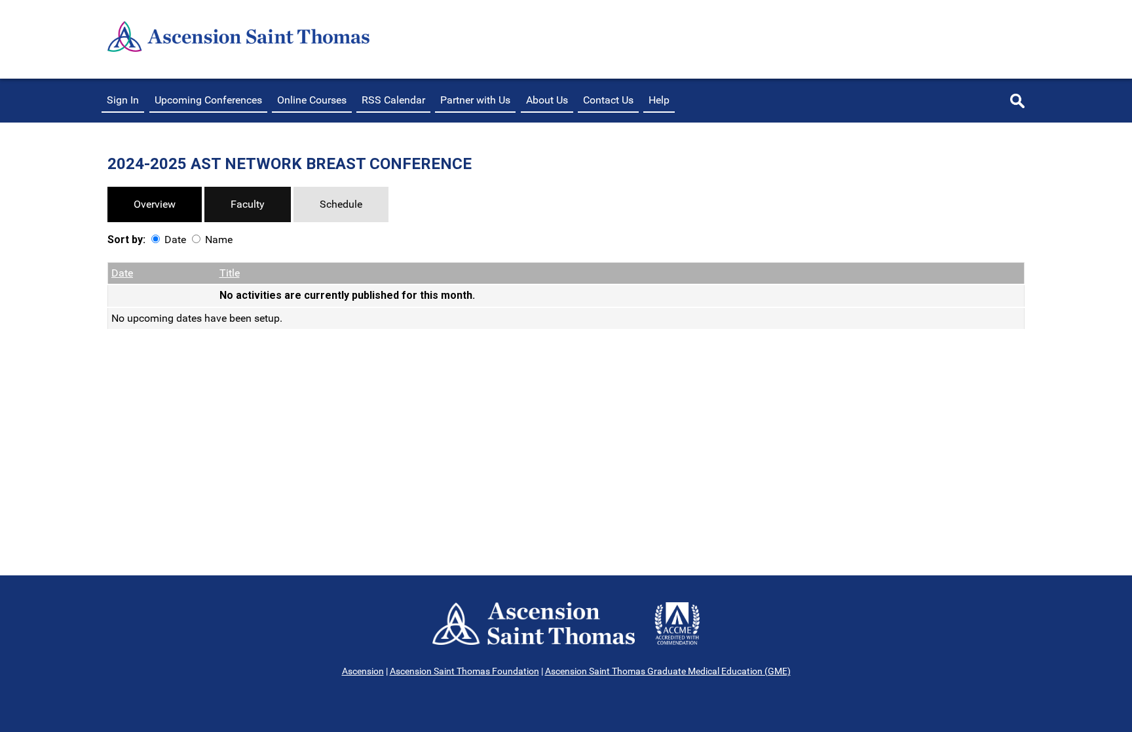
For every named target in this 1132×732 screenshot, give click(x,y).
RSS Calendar (393, 100)
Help (659, 100)
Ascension (363, 671)
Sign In (123, 100)
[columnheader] (149, 273)
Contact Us (608, 100)
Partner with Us (475, 100)
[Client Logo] (238, 48)
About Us (547, 100)
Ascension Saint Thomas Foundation (464, 671)
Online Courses (312, 100)
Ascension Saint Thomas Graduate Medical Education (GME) (668, 671)
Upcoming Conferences (208, 100)
